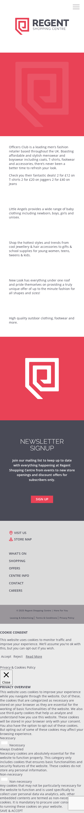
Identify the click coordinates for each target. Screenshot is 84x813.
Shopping (17, 561)
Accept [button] (6, 656)
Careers (15, 591)
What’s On (17, 554)
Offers (14, 568)
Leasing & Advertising (21, 617)
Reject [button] (18, 656)
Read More (34, 656)
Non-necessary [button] (11, 774)
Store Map (23, 539)
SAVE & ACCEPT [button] (11, 811)
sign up (42, 499)
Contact (16, 583)
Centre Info (19, 576)
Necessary (17, 745)
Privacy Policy (67, 617)
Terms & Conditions (46, 617)
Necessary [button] (7, 738)
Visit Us (20, 533)
